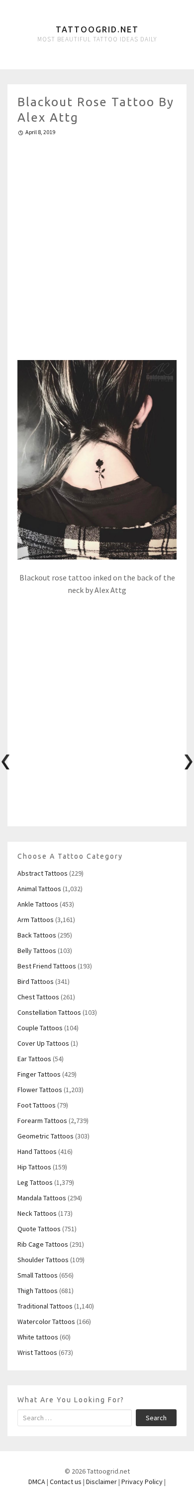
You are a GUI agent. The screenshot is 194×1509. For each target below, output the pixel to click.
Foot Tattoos (36, 1105)
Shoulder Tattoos (43, 1259)
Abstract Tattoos (42, 873)
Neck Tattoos (37, 1213)
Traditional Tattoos (45, 1306)
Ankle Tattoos (37, 904)
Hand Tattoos (37, 1151)
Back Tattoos (36, 935)
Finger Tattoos (39, 1074)
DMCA (36, 1481)
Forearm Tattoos (42, 1120)
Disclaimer (101, 1481)
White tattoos (37, 1336)
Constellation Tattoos (49, 1012)
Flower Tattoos (39, 1089)
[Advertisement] (97, 244)
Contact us (66, 1481)
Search (156, 1417)
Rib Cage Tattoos (42, 1244)
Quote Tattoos (39, 1228)
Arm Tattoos (35, 919)
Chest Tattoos (38, 996)
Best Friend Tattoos (46, 965)
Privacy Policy (142, 1481)
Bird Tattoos (35, 981)
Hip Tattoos (34, 1166)
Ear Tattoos (34, 1058)
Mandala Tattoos (41, 1197)
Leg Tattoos (35, 1182)
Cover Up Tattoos (43, 1043)
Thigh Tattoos (37, 1290)
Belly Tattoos (36, 950)
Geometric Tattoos (45, 1136)
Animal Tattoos (39, 888)
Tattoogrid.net (97, 29)
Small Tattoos (37, 1275)
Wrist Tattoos (37, 1352)
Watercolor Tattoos (46, 1321)
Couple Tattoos (40, 1027)
